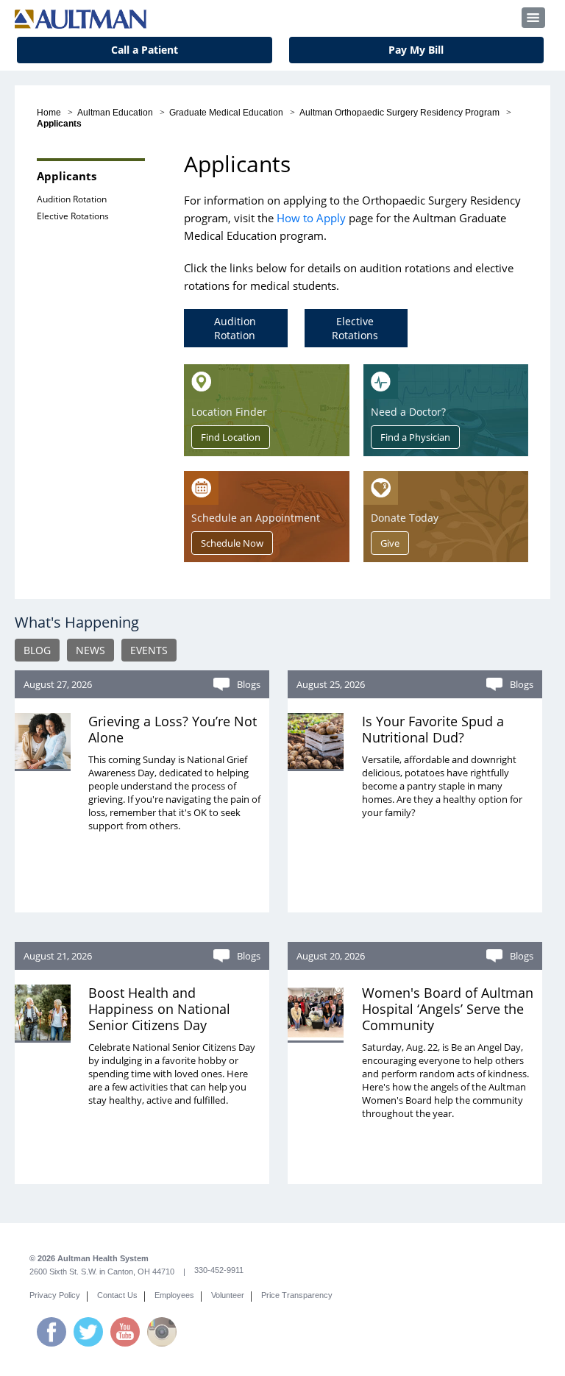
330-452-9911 (219, 1270)
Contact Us (117, 1295)
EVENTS (149, 650)
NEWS (90, 650)
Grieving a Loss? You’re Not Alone (172, 729)
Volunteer (227, 1295)
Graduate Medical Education (226, 112)
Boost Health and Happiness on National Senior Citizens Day (159, 1009)
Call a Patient (144, 50)
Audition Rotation (72, 199)
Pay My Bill (416, 50)
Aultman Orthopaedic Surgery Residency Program (399, 112)
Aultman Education (115, 112)
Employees (174, 1295)
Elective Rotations (73, 216)
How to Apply (311, 217)
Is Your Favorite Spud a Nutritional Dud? (433, 729)
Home (49, 112)
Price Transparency (297, 1295)
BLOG (37, 650)
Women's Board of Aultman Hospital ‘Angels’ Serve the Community (447, 1009)
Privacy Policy (54, 1295)
